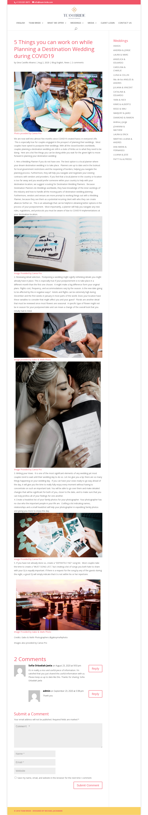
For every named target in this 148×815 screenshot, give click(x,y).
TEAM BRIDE (35, 23)
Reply (95, 668)
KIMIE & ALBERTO (122, 104)
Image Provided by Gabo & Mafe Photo (32, 631)
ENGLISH (20, 23)
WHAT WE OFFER (55, 23)
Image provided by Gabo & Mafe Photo (32, 359)
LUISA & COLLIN (121, 75)
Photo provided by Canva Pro (27, 133)
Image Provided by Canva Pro (28, 273)
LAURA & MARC (120, 54)
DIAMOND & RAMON (123, 117)
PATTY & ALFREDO (122, 159)
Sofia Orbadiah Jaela (40, 665)
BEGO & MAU (119, 108)
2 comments (78, 62)
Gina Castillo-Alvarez (26, 62)
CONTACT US (125, 23)
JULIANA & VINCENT (123, 87)
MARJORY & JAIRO (122, 113)
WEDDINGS (75, 23)
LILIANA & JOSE (120, 154)
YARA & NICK (119, 99)
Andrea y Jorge (120, 122)
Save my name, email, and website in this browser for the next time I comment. (54, 777)
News (67, 62)
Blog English (57, 62)
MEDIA (91, 23)
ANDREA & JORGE (121, 50)
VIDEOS (117, 45)
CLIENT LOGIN (108, 23)
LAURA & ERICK (120, 134)
